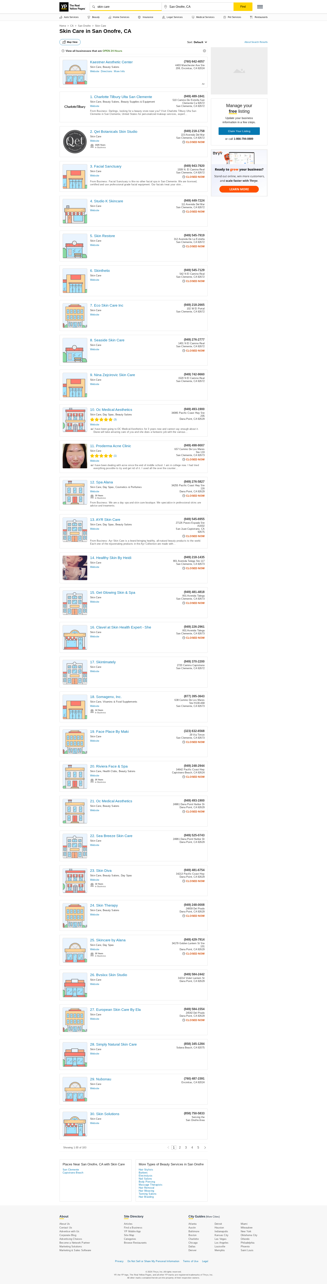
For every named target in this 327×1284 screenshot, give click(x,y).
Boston (192, 1235)
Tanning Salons (148, 1193)
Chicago (193, 1242)
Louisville (220, 1246)
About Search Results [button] (256, 42)
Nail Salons (145, 1178)
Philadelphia (247, 1242)
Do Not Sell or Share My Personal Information (153, 1261)
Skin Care (95, 67)
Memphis (220, 1250)
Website (94, 71)
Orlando (245, 1239)
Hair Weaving (146, 1190)
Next (204, 1147)
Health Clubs (110, 771)
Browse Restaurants (135, 1242)
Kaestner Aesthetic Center (111, 62)
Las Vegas (221, 1239)
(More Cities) (213, 1216)
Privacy (119, 1261)
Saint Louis (247, 1250)
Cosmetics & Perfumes (128, 487)
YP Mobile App (132, 1231)
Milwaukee (247, 1227)
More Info (119, 71)
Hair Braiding (146, 1196)
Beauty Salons (111, 67)
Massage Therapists (150, 1184)
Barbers (143, 1172)
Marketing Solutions (70, 1246)
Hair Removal (146, 1187)
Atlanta (192, 1223)
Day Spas (108, 414)
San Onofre (84, 25)
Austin (192, 1227)
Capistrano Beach (73, 1172)
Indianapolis (221, 1231)
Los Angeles (221, 1242)
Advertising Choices (70, 1239)
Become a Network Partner (74, 1242)
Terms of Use (190, 1261)
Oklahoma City (249, 1235)
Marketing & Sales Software (75, 1250)
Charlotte (193, 1239)
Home (62, 25)
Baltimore (193, 1231)
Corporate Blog (67, 1235)
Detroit (218, 1223)
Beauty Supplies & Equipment (138, 101)
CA (72, 25)
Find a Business (133, 1227)
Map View (72, 42)
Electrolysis (146, 1175)
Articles (128, 1223)
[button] (260, 6)
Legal (205, 1261)
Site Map (129, 1235)
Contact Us (65, 1227)
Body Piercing (147, 1181)
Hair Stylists (146, 1169)
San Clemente (71, 1169)
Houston (219, 1227)
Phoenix (245, 1246)
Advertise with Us (69, 1231)
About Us (64, 1223)
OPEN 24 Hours (112, 50)
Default (198, 42)
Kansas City (221, 1235)
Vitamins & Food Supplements (120, 701)
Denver (192, 1250)
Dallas (191, 1246)
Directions (106, 71)
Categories (130, 1239)
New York (246, 1231)
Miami (244, 1223)
